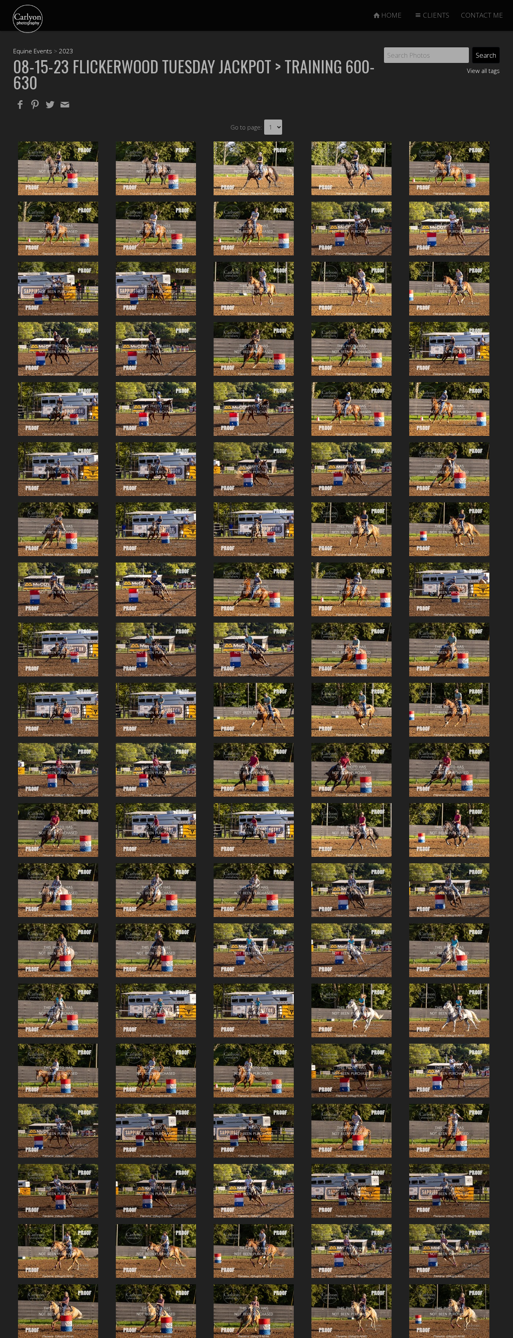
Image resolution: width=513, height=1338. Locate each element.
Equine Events (32, 51)
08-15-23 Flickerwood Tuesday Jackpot (142, 66)
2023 (66, 51)
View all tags (483, 71)
